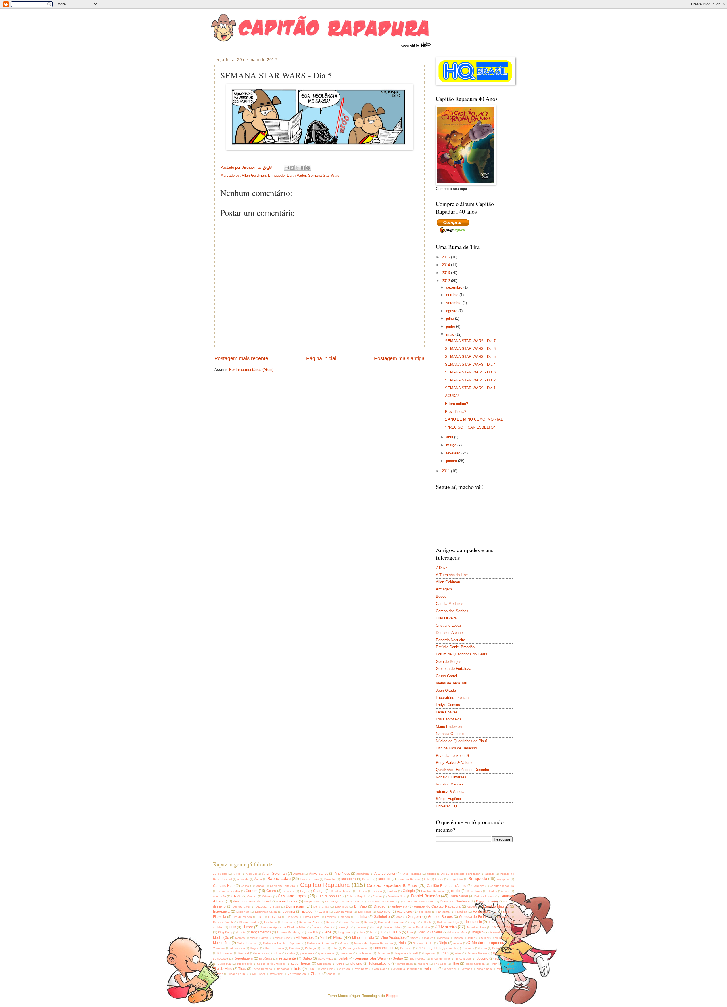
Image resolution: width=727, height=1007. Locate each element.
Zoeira (331, 973)
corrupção (219, 896)
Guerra (368, 922)
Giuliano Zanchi (223, 922)
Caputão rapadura (502, 885)
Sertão (398, 958)
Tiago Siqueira (475, 963)
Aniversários (318, 873)
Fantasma (443, 911)
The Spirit (440, 963)
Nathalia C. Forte (450, 734)
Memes (240, 937)
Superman (324, 963)
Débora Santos (484, 896)
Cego (303, 891)
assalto (490, 873)
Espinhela (242, 911)
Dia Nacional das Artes (382, 901)
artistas (431, 873)
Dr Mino (360, 906)
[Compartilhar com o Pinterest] (308, 168)
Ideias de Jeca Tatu (452, 683)
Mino (337, 937)
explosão (425, 911)
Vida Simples (505, 968)
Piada (483, 948)
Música (344, 943)
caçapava (503, 879)
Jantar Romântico (418, 927)
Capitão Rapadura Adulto (446, 885)
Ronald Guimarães (451, 777)
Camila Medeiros (449, 603)
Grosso (330, 922)
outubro (452, 295)
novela (457, 943)
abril (450, 437)
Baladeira (348, 879)
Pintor (496, 948)
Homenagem (496, 922)
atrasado (243, 879)
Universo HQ (446, 806)
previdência (327, 953)
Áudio (258, 879)
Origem (254, 948)
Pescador (468, 948)
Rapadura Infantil (406, 953)
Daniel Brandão (425, 895)
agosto (452, 311)
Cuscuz (377, 896)
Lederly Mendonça (289, 932)
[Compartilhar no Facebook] (303, 168)
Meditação (221, 937)
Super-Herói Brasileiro (271, 963)
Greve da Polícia (310, 922)
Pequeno (406, 948)
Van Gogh (380, 968)
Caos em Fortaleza (282, 885)
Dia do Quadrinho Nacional (343, 901)
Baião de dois (309, 879)
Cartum (252, 891)
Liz (381, 932)
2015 (446, 257)
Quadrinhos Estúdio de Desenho (462, 770)
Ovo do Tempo (274, 948)
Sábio (307, 958)
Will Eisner (258, 973)
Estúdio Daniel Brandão (455, 647)
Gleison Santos (249, 922)
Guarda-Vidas (349, 922)
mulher (485, 937)
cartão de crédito (229, 891)
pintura (509, 948)
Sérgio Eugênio (448, 799)
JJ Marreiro (446, 926)
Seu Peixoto (417, 958)
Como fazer (474, 891)
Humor (247, 927)
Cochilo (392, 891)
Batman (367, 879)
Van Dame (362, 968)
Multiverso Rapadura (320, 943)
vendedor (450, 968)
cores (505, 891)
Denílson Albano (449, 632)
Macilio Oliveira (430, 932)
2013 (446, 273)
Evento (323, 911)
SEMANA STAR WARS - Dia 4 (470, 364)
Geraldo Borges (448, 661)
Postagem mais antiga (399, 358)
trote (297, 968)
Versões (466, 968)
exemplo (383, 911)
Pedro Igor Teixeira (355, 948)
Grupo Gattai (446, 676)
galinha (361, 916)
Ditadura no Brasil (268, 906)
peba (334, 948)
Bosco (441, 596)
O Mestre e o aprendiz (486, 943)
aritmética (362, 873)
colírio (455, 891)
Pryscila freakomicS (452, 755)
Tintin (493, 963)
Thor (455, 963)
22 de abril (220, 873)
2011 (446, 471)
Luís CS (395, 932)
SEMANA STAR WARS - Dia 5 (470, 356)
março (451, 445)
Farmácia (461, 911)
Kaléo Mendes (503, 927)
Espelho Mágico (496, 906)
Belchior (384, 879)
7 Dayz (442, 567)
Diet (506, 901)
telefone (356, 963)
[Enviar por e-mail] (286, 168)
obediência (237, 948)
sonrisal (509, 958)
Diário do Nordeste (454, 901)
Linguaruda (345, 932)
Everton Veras (343, 911)
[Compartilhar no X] (297, 168)
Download (341, 906)
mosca (458, 937)
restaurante (286, 958)
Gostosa (287, 922)
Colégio (409, 891)
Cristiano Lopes (292, 895)
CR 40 (236, 896)
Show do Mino (440, 958)
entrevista (399, 906)
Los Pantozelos (448, 719)
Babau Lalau (278, 878)
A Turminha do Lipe (452, 575)
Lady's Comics (448, 705)
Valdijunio (327, 968)
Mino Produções (393, 937)
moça (415, 937)
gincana (504, 916)
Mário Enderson (449, 726)
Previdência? (455, 412)
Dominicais (295, 906)
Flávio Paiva (311, 916)
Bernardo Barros (407, 879)
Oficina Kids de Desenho (456, 748)
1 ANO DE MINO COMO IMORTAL (474, 419)
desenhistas (287, 901)
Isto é (375, 927)
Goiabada (270, 922)
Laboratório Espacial (452, 697)
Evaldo (307, 911)
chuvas (362, 891)
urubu (312, 968)
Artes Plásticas (411, 873)
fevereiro (453, 453)
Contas (492, 891)
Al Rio (237, 873)
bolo (427, 879)
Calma (245, 885)
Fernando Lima (485, 911)
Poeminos (261, 953)
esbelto (472, 906)
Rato (445, 953)
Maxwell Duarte (500, 932)
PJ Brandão (225, 953)
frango (345, 916)
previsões (346, 953)
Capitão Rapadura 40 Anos (392, 885)
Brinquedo (276, 175)
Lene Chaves (446, 712)
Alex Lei (251, 873)
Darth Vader (296, 175)
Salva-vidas (325, 958)
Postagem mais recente (241, 358)
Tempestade (405, 963)
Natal (402, 943)
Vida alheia (484, 968)
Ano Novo (342, 873)
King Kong (225, 932)
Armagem (444, 589)
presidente (307, 953)
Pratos (291, 953)
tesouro (423, 963)
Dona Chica (321, 906)
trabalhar (283, 968)
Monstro (443, 937)
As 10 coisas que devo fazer (460, 873)
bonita (439, 879)
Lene (327, 932)
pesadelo (450, 948)
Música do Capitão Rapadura (373, 943)
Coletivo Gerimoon (433, 891)
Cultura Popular (357, 896)
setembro (454, 303)
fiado (506, 911)
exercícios (405, 911)
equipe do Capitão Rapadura (437, 906)
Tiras (242, 968)
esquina (289, 911)
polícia (277, 953)
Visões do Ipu (237, 973)
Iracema (361, 927)
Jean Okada (446, 690)
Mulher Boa (502, 937)
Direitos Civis (241, 906)
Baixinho (330, 879)
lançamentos (261, 932)
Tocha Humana (262, 968)
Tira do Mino (222, 968)
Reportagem (243, 958)
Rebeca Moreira (477, 953)
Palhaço (310, 948)
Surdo (340, 963)
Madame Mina (457, 932)
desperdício (312, 901)
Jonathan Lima (476, 927)
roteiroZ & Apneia (450, 791)
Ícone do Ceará (322, 927)
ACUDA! (452, 396)
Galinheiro (382, 916)
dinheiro (219, 906)
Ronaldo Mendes (449, 784)
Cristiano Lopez (448, 625)
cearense (289, 891)
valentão (344, 968)
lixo (372, 932)
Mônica (428, 937)
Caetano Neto (224, 885)
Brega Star (456, 879)
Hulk (232, 927)
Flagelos (292, 916)
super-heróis (301, 963)
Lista (362, 932)
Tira (506, 963)
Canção (259, 885)
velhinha (431, 968)
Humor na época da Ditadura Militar (283, 927)
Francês (330, 916)
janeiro (452, 461)
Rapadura (383, 953)
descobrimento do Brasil (252, 901)
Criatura (267, 896)
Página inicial (321, 358)
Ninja (443, 943)
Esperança (221, 911)
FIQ (260, 916)
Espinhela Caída (266, 911)
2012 (446, 281)
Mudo (471, 937)
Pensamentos (383, 948)
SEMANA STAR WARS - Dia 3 (470, 372)
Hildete (427, 922)
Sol (496, 958)
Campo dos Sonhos (452, 611)
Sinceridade (463, 958)
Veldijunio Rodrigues (405, 968)
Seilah (343, 958)
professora (365, 953)
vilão (220, 973)
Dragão (379, 906)
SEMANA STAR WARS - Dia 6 (470, 348)
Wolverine (276, 973)
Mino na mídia (363, 937)
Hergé (413, 922)
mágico (478, 932)
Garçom (414, 916)
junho (451, 326)
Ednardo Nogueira (450, 640)
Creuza (252, 896)
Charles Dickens (341, 891)
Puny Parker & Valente (454, 763)
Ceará (271, 891)
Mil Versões (305, 937)
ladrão (241, 932)
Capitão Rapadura (325, 884)
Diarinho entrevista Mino (418, 901)
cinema (377, 891)
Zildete (316, 973)
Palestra (294, 948)
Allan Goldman (254, 175)
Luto (410, 932)
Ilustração (344, 927)
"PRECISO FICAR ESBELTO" (470, 427)
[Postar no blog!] (292, 168)
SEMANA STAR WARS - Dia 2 (470, 380)
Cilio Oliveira (446, 618)
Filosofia (219, 916)
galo (399, 916)
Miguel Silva (283, 937)
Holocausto (473, 922)
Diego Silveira (487, 901)
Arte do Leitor (384, 873)
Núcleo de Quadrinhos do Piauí (461, 741)
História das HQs (448, 922)
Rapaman (429, 953)
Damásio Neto (397, 896)
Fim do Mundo (242, 916)
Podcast (243, 953)
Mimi (323, 937)
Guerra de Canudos (391, 922)
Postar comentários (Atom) (251, 369)
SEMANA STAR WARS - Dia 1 (470, 388)
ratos (458, 953)
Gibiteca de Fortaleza (453, 669)
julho (450, 318)
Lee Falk (312, 932)
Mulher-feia (222, 943)
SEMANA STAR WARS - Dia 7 (470, 341)
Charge (319, 891)
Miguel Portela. (260, 937)
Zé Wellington (297, 973)
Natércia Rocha (423, 943)
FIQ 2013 (274, 916)
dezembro (454, 287)
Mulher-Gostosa (247, 943)
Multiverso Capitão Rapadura (282, 943)
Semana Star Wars (323, 175)
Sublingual (224, 963)
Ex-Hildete (364, 911)
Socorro (482, 958)
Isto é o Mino (393, 927)
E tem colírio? (456, 404)
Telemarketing (379, 963)
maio (450, 334)
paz (323, 948)
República (265, 958)
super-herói (244, 963)
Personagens (427, 948)
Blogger (392, 996)
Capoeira (478, 885)
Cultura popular (328, 896)
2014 (446, 265)
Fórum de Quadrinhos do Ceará (461, 654)
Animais (298, 873)
